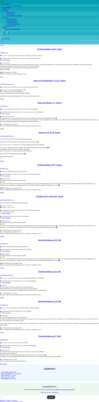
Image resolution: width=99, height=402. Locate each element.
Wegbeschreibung (6, 113)
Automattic (21, 401)
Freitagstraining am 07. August (49, 164)
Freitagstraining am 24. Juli (49, 271)
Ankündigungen (7, 7)
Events (1, 77)
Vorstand (8, 400)
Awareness (5, 10)
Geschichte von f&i (11, 25)
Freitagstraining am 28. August (49, 49)
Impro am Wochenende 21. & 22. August (49, 80)
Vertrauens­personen (11, 12)
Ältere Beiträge (3, 364)
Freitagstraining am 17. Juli (49, 336)
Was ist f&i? (6, 4)
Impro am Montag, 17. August (49, 102)
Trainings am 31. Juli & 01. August (49, 196)
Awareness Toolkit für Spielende (14, 15)
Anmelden (14, 400)
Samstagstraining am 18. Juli (49, 301)
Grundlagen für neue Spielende (14, 5)
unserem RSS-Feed (67, 389)
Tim (7, 52)
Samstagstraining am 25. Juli (49, 240)
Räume (5, 9)
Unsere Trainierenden (11, 19)
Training (2, 45)
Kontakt (5, 27)
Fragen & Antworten (11, 20)
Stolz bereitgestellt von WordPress (5, 401)
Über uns (5, 17)
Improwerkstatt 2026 (15, 24)
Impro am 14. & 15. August (49, 132)
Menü (2, 1)
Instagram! (55, 392)
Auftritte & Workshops (11, 22)
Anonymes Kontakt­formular (13, 29)
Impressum (2, 400)
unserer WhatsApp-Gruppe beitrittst (51, 389)
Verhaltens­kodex (10, 14)
